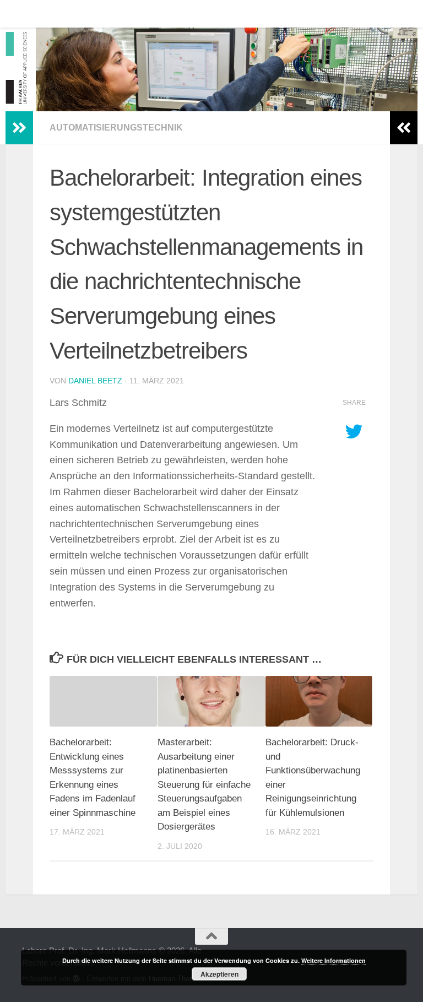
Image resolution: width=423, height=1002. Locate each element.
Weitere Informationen (333, 960)
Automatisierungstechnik (116, 127)
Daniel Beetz (95, 380)
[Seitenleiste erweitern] (19, 127)
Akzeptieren (219, 974)
